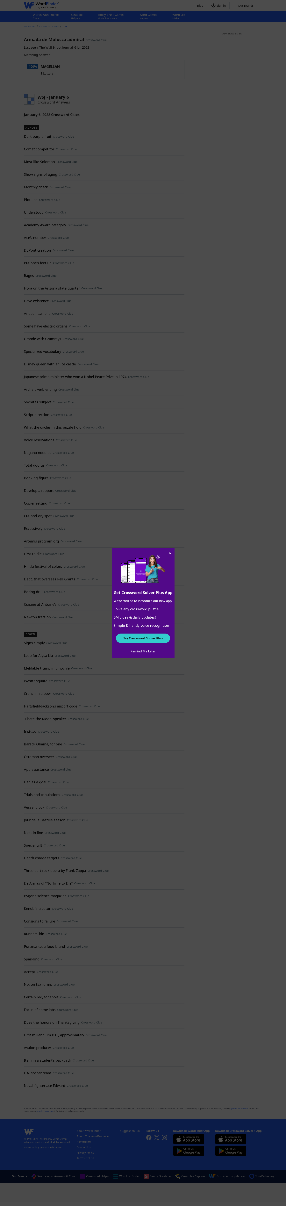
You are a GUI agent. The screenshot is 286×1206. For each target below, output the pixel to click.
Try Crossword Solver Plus (143, 638)
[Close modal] (170, 552)
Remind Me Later (143, 651)
